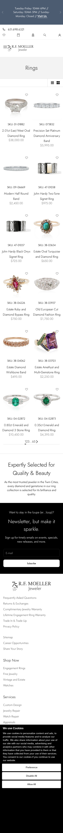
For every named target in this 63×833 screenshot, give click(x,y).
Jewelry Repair (11, 711)
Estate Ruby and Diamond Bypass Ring (16, 312)
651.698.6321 (16, 29)
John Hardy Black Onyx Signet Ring (16, 254)
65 (33, 441)
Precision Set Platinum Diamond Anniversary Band (46, 135)
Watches (8, 685)
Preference (31, 767)
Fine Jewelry (10, 674)
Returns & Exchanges (15, 603)
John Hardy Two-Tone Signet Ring (47, 196)
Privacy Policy (11, 626)
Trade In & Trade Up (15, 621)
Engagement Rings (14, 668)
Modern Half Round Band (16, 196)
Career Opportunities (16, 643)
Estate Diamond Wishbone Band (16, 370)
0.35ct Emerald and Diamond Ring (47, 428)
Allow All (31, 784)
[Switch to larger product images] (52, 82)
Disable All (31, 775)
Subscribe (31, 563)
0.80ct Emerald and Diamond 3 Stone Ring (16, 428)
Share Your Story (13, 649)
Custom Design (12, 705)
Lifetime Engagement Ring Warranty (24, 615)
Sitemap (8, 637)
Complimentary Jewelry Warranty (22, 609)
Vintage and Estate (14, 679)
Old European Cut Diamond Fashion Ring (46, 312)
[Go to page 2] (36, 441)
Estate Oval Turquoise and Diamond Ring (47, 254)
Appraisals (9, 722)
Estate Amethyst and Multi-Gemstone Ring (47, 370)
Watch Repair (11, 716)
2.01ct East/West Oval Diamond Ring (16, 133)
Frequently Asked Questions (19, 598)
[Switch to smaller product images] (58, 82)
